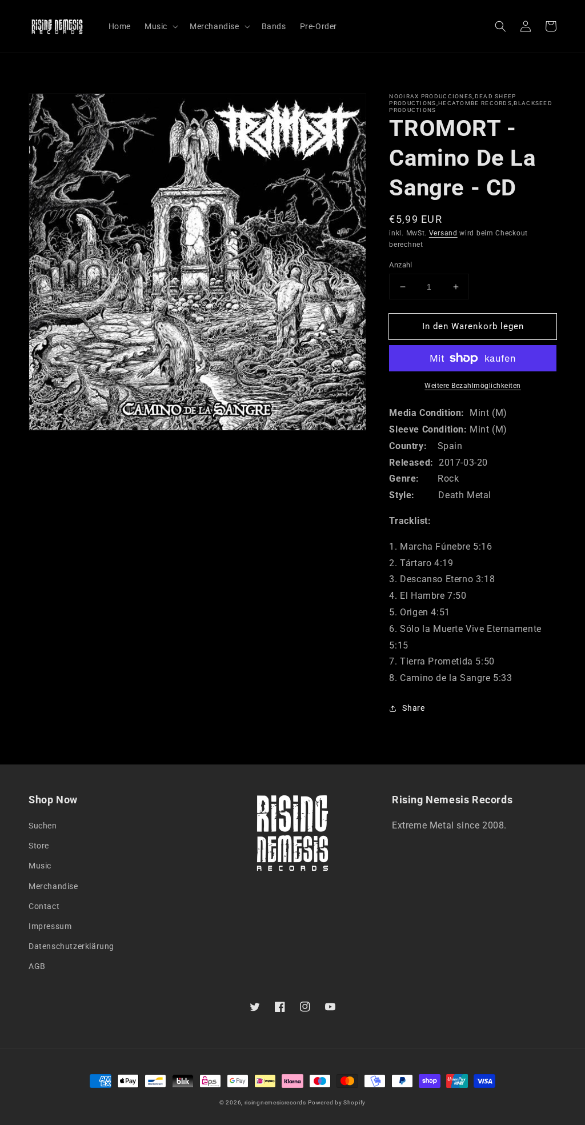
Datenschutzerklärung (71, 946)
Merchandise (53, 886)
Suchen (43, 825)
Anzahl (400, 265)
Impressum (50, 926)
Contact (44, 906)
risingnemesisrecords (275, 1102)
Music (40, 865)
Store (39, 845)
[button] (500, 26)
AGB (37, 966)
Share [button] (413, 707)
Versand (443, 233)
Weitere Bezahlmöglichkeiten (472, 386)
